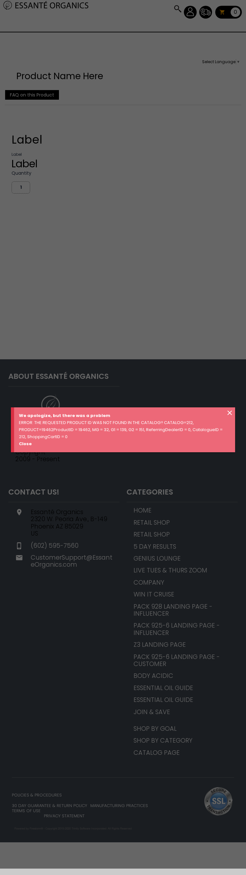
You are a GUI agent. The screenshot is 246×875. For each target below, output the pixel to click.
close (230, 413)
